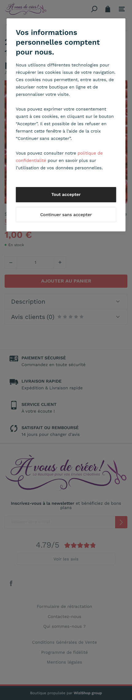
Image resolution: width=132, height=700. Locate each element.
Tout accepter (66, 194)
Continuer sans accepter (66, 214)
